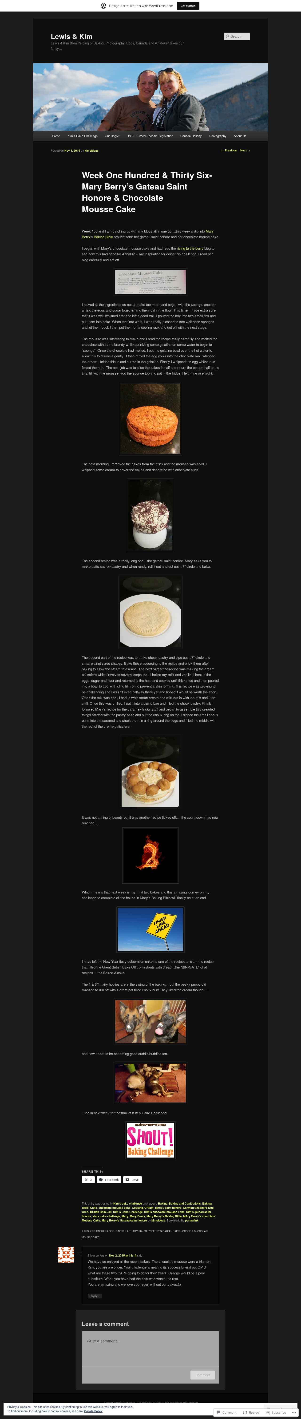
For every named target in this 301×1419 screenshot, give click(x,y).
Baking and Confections (185, 1203)
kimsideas (92, 150)
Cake (93, 1208)
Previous (229, 150)
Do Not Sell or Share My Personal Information (167, 1402)
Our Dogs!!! (113, 136)
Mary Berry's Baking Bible (164, 1216)
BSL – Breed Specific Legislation (150, 136)
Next (245, 150)
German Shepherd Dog (198, 1208)
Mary (125, 1216)
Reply (95, 1296)
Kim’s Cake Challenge (82, 136)
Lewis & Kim (72, 36)
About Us (240, 136)
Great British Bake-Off (97, 1212)
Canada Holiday (191, 136)
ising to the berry (190, 248)
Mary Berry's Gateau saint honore (124, 1220)
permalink (191, 1220)
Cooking (137, 1208)
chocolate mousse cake (115, 1208)
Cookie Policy (93, 1411)
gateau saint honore (168, 1208)
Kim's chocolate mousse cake (164, 1212)
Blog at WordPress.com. (119, 1402)
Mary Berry (137, 1216)
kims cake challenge (106, 1216)
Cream (149, 1208)
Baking (162, 1203)
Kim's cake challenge (127, 1203)
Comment (202, 1375)
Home (56, 136)
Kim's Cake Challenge (128, 1212)
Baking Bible (103, 236)
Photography (217, 136)
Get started (188, 6)
